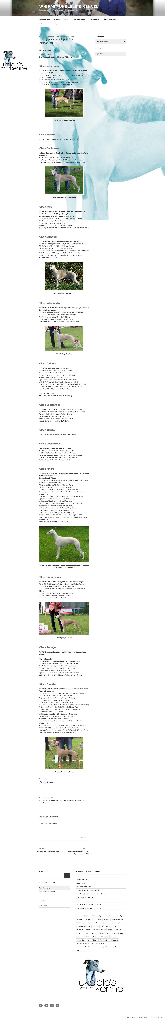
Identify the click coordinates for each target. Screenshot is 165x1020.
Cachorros (79, 876)
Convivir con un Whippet (83, 886)
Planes (56, 19)
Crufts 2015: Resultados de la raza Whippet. (89, 904)
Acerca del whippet (80, 19)
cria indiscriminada (117, 919)
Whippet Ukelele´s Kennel (69, 7)
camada (107, 916)
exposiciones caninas (65, 800)
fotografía (96, 926)
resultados (79, 800)
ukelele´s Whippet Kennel (65, 36)
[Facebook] (41, 1005)
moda (86, 933)
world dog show (81, 950)
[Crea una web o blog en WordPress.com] (76, 1005)
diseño (98, 923)
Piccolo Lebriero (118, 933)
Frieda (77, 901)
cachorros (85, 916)
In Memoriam (43, 24)
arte (78, 916)
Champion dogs (89, 919)
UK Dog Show (81, 940)
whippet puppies (103, 947)
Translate (52, 891)
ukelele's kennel (92, 940)
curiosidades (80, 923)
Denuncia (90, 923)
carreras (79, 919)
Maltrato (79, 933)
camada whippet (118, 916)
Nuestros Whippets (110, 19)
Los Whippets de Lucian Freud (85, 897)
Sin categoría (47, 798)
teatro (112, 936)
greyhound (80, 929)
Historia (66, 19)
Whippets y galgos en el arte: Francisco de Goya (90, 894)
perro (108, 933)
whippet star (114, 947)
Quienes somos (95, 19)
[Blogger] (57, 1005)
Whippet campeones (83, 943)
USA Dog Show (105, 940)
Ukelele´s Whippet (45, 19)
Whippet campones (98, 943)
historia (88, 929)
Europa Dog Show (49, 800)
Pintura (79, 936)
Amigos (55, 24)
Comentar (83, 837)
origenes (101, 933)
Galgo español (105, 926)
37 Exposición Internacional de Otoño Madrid (89, 908)
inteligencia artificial (99, 929)
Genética (115, 926)
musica (93, 933)
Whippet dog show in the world (86, 947)
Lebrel (110, 929)
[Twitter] (46, 1005)
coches (99, 919)
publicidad (95, 936)
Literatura (118, 929)
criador (106, 919)
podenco (86, 936)
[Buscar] (67, 875)
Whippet (45, 802)
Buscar (41, 871)
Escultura (106, 923)
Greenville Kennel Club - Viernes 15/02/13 (88, 890)
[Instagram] (52, 1005)
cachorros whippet (96, 916)
